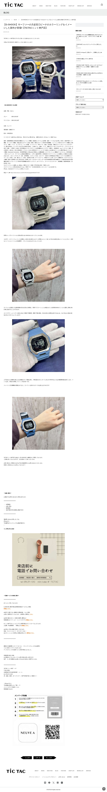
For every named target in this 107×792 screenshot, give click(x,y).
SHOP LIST (71, 6)
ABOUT (34, 6)
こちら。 (31, 614)
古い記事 (27, 757)
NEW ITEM (48, 6)
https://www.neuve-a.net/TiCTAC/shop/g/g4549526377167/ (25, 172)
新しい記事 (49, 757)
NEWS (41, 6)
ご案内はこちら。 (30, 633)
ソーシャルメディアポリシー (49, 777)
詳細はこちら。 (7, 608)
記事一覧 (38, 757)
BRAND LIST (80, 6)
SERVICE (89, 6)
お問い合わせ (61, 777)
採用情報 (69, 777)
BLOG (55, 6)
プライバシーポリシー (34, 777)
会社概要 (76, 777)
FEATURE (62, 6)
